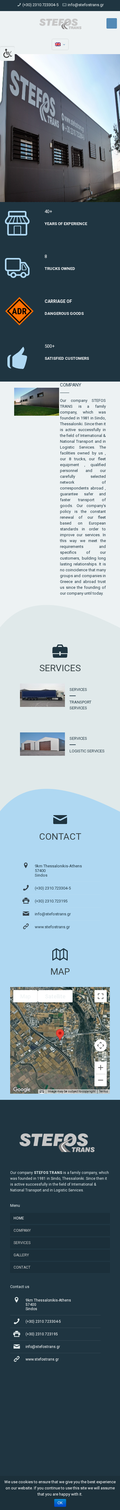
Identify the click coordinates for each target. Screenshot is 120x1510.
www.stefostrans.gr (52, 927)
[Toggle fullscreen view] (100, 996)
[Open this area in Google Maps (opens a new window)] (22, 1090)
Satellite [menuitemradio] (55, 996)
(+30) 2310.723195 (51, 901)
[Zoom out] (100, 1080)
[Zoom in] (100, 1067)
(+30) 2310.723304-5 (40, 4)
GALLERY (21, 1255)
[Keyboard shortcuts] (42, 1091)
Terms (103, 1091)
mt (112, 21)
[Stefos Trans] (60, 23)
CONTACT (22, 1267)
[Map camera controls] (100, 1045)
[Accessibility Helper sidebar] (7, 53)
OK (60, 1503)
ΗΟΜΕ (19, 1218)
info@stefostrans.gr (86, 4)
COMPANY (22, 1230)
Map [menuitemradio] (25, 996)
